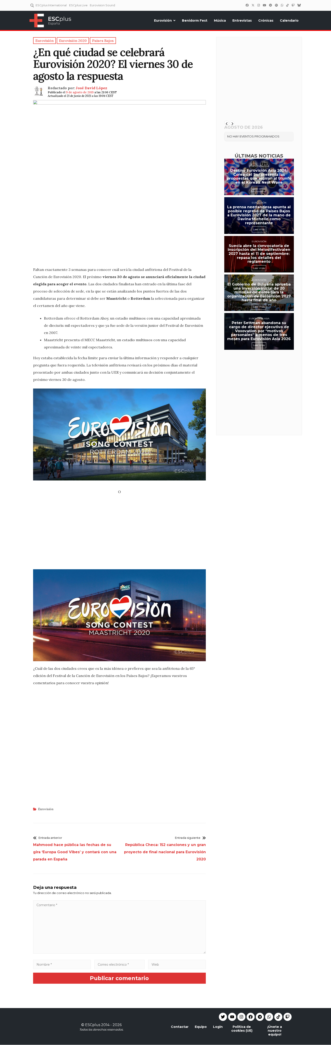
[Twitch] (293, 5)
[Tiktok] (278, 1017)
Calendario (289, 20)
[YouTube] (264, 5)
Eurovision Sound (102, 5)
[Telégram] (270, 5)
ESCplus (92, 1025)
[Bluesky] (299, 5)
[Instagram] (258, 5)
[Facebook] (247, 5)
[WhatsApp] (282, 5)
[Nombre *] (62, 964)
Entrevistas (242, 20)
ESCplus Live (78, 5)
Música (220, 20)
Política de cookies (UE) (241, 1029)
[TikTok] (287, 5)
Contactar (179, 1027)
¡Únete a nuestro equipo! (274, 1030)
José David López (91, 88)
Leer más (259, 188)
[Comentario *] (119, 952)
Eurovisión (163, 20)
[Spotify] (276, 5)
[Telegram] (260, 1017)
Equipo (201, 1027)
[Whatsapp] (269, 1017)
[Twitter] (253, 5)
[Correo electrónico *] (119, 964)
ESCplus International (51, 5)
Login (218, 1027)
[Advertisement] (119, 230)
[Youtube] (232, 1017)
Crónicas (265, 20)
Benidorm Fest (194, 20)
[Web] (177, 964)
